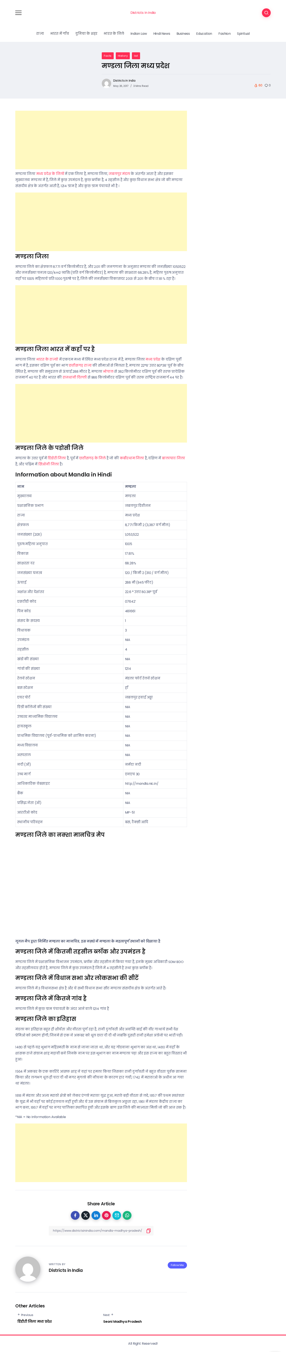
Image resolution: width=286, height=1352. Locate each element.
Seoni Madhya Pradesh (122, 1321)
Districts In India (143, 12)
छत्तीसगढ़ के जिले (92, 458)
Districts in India (124, 80)
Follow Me (177, 1265)
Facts (108, 56)
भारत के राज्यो (47, 359)
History (123, 56)
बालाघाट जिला (173, 458)
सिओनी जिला (48, 464)
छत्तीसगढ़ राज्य (80, 365)
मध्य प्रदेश (153, 359)
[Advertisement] (101, 140)
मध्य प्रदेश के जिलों (50, 173)
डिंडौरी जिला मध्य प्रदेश (34, 1321)
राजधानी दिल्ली (75, 377)
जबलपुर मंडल (119, 173)
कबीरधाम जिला (132, 458)
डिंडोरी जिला (57, 458)
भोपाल (108, 371)
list (136, 56)
